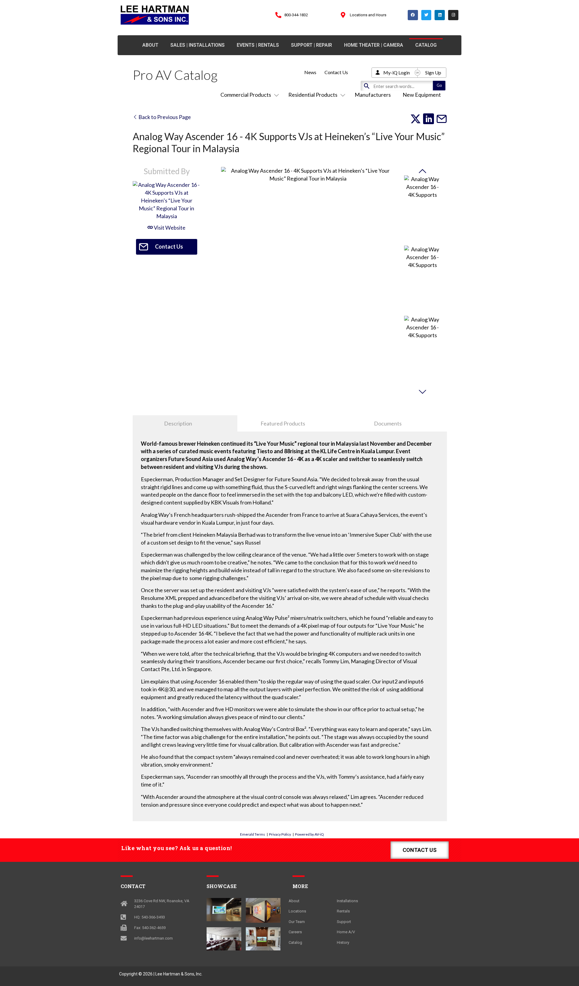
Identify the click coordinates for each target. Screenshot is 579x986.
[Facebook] (413, 15)
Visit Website (169, 227)
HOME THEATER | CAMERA (373, 45)
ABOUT (150, 45)
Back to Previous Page (164, 117)
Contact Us (336, 72)
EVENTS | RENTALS (258, 45)
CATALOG (426, 45)
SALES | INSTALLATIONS (197, 45)
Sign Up (433, 72)
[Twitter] (426, 15)
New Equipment (422, 94)
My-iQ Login (396, 72)
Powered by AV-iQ (309, 834)
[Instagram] (453, 15)
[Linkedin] (440, 15)
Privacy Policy (280, 834)
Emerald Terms (252, 834)
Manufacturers (373, 94)
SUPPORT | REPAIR (311, 45)
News (310, 72)
